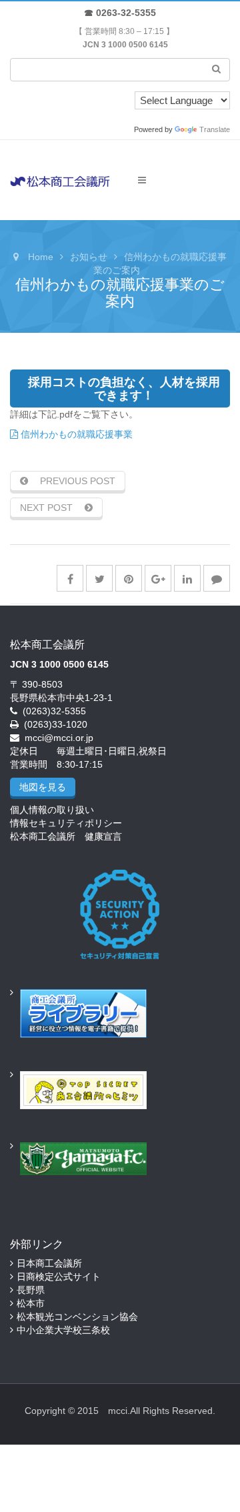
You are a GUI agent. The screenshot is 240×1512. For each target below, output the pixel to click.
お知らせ (88, 256)
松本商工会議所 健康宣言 (66, 836)
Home (40, 256)
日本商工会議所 (49, 1263)
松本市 (31, 1303)
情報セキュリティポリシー (66, 823)
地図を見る (42, 787)
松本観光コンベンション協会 (77, 1316)
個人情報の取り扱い (52, 809)
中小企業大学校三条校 (63, 1330)
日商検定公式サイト (59, 1276)
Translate (214, 129)
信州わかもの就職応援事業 (75, 434)
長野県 (31, 1290)
